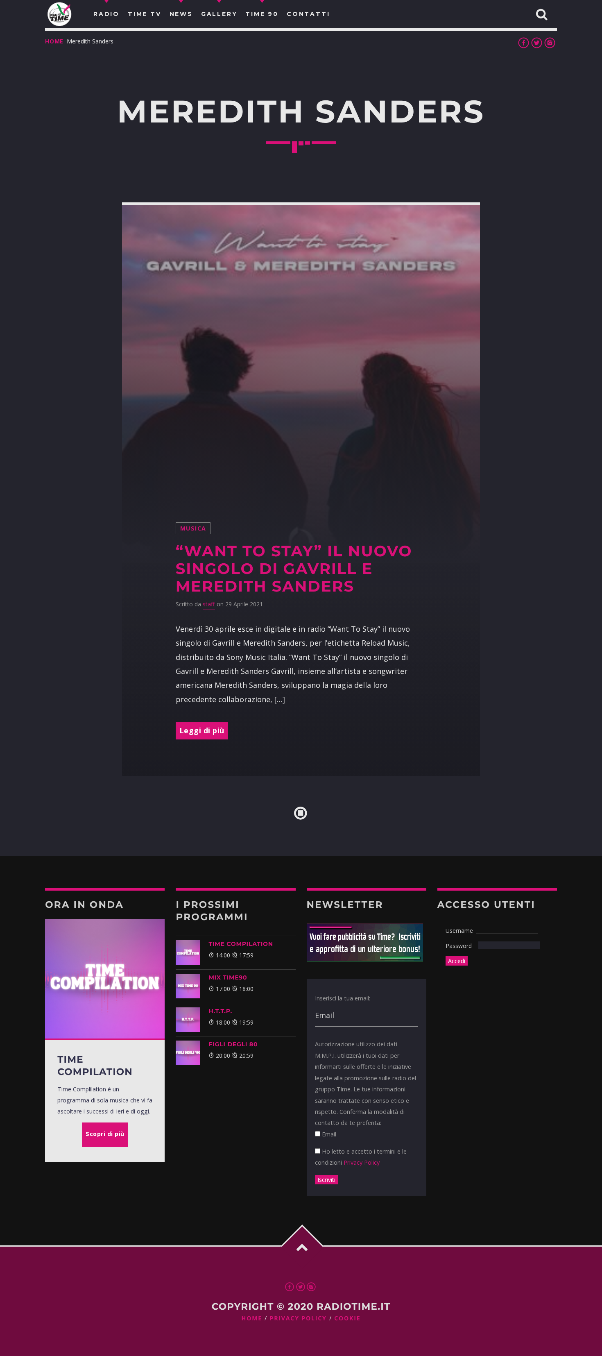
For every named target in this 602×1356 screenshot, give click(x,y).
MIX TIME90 (227, 977)
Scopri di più (105, 1134)
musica (193, 528)
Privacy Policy (362, 1162)
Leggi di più (201, 730)
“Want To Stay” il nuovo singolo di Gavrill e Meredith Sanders (294, 568)
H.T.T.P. (220, 1011)
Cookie (347, 1318)
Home (54, 41)
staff (209, 604)
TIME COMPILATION (240, 944)
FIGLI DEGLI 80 (233, 1044)
